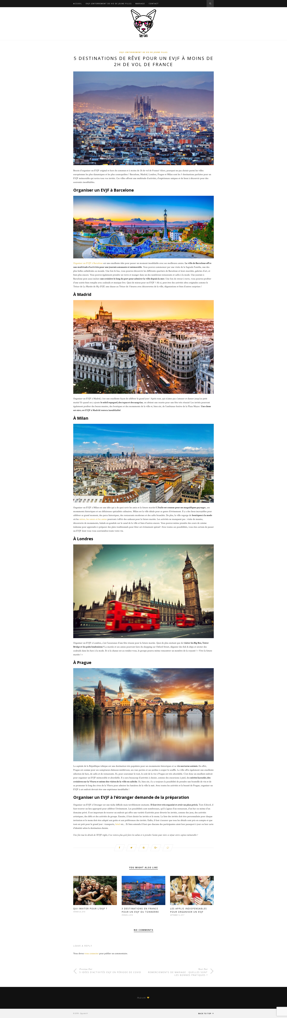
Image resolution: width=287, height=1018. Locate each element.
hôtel (117, 824)
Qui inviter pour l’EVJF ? (90, 908)
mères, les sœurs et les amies (93, 519)
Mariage (140, 3)
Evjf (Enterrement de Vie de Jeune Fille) (109, 3)
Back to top (205, 1013)
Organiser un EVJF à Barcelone (88, 263)
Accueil (77, 3)
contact (154, 3)
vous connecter (91, 953)
